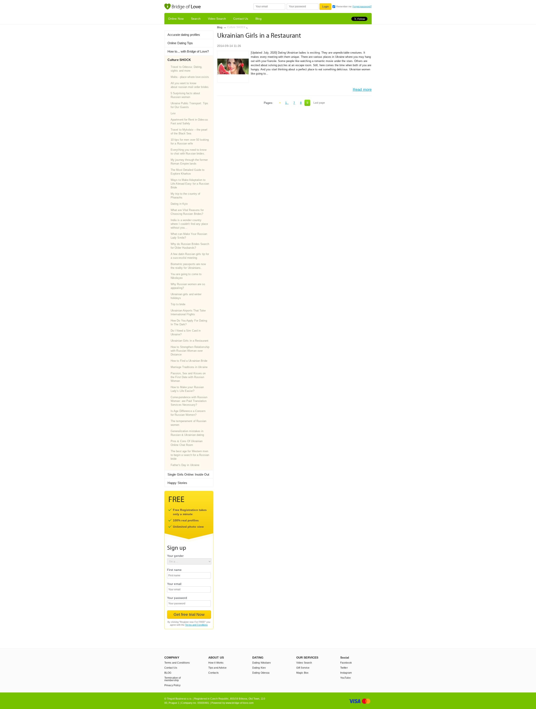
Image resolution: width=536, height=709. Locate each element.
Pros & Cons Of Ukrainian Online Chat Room (186, 443)
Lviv (173, 113)
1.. (287, 102)
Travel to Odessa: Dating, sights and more (186, 68)
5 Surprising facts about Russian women (185, 95)
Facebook (346, 662)
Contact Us (240, 18)
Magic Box (302, 672)
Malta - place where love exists (190, 76)
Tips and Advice (217, 667)
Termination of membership (172, 679)
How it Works (215, 662)
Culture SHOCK (179, 60)
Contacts (213, 672)
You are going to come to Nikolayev (186, 276)
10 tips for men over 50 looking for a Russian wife (190, 141)
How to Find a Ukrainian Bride (189, 360)
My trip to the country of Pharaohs (185, 195)
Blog (258, 18)
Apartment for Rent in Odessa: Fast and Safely (189, 121)
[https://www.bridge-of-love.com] (187, 7)
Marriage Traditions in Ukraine (189, 367)
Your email (174, 583)
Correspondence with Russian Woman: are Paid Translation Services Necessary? (189, 401)
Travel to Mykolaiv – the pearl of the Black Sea (189, 131)
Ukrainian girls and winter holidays (186, 296)
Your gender (175, 555)
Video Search (217, 18)
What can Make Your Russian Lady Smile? (189, 235)
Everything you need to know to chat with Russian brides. (188, 151)
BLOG (167, 672)
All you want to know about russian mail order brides (190, 85)
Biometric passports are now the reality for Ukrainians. (188, 265)
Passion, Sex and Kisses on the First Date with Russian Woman (188, 377)
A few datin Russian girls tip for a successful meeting (190, 255)
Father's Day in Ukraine (185, 465)
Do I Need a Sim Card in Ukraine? (186, 332)
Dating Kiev (259, 667)
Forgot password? (362, 6)
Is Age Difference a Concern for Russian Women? (188, 412)
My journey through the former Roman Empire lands (189, 161)
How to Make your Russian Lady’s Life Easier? (187, 389)
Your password (177, 598)
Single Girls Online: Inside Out (188, 474)
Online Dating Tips (180, 43)
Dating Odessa (260, 672)
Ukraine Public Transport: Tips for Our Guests (189, 105)
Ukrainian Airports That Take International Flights (188, 312)
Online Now (176, 18)
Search (196, 18)
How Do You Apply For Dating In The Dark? (189, 322)
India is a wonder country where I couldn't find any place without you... (189, 224)
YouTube (345, 677)
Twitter (344, 667)
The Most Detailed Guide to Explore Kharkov (188, 171)
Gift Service (302, 667)
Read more (362, 89)
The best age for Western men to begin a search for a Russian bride (190, 455)
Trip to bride (178, 304)
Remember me (344, 6)
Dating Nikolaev (261, 662)
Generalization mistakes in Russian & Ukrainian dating (187, 433)
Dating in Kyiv (179, 203)
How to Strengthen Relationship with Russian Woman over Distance (190, 350)
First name (174, 569)
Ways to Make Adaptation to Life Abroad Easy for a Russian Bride (190, 183)
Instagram (346, 672)
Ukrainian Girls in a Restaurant (189, 340)
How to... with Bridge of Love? (188, 51)
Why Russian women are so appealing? (188, 286)
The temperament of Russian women (188, 422)
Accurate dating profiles (184, 34)
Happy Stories (177, 483)
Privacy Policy (172, 685)
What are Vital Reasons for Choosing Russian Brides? (187, 211)
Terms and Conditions (196, 625)
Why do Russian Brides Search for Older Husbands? (190, 245)
